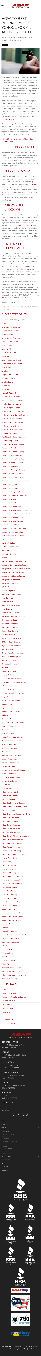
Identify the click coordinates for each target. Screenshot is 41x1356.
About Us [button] (5, 1124)
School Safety (6, 1004)
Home (3, 1120)
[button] (2, 6)
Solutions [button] (5, 1127)
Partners (5, 1131)
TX (2, 1016)
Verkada (6, 1153)
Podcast (4, 1170)
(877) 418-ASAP (7, 1103)
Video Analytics (7, 1019)
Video (5, 1136)
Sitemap (32, 1349)
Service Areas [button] (7, 1156)
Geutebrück (7, 1148)
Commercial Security (9, 993)
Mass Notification (10, 1141)
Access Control (6, 989)
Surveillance (6, 1012)
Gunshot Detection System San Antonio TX (20, 307)
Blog (3, 1163)
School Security (7, 1008)
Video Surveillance (8, 1023)
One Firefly (21, 1349)
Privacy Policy (6, 1346)
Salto (5, 1151)
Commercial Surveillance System (13, 997)
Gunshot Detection (8, 1001)
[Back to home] (20, 6)
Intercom (6, 1139)
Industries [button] (5, 1160)
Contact (4, 1167)
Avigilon (6, 1146)
